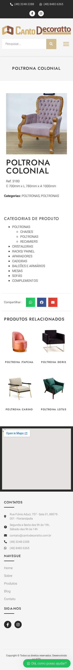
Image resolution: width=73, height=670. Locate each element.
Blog (7, 591)
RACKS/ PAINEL (23, 251)
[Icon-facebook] (32, 13)
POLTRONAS (21, 226)
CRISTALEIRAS (22, 246)
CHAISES (26, 231)
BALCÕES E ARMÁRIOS (28, 266)
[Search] (51, 44)
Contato (9, 599)
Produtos (10, 583)
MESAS (17, 271)
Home (8, 568)
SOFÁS (17, 275)
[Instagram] (41, 13)
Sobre (8, 575)
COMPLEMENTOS (25, 280)
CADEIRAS (19, 261)
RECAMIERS (29, 241)
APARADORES (22, 256)
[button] (66, 44)
